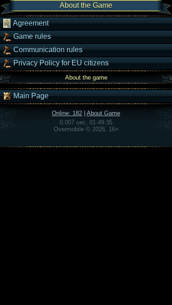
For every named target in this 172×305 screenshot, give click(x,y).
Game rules (31, 36)
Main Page (30, 96)
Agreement (30, 23)
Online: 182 (67, 113)
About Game (103, 113)
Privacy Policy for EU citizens (60, 63)
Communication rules (47, 50)
